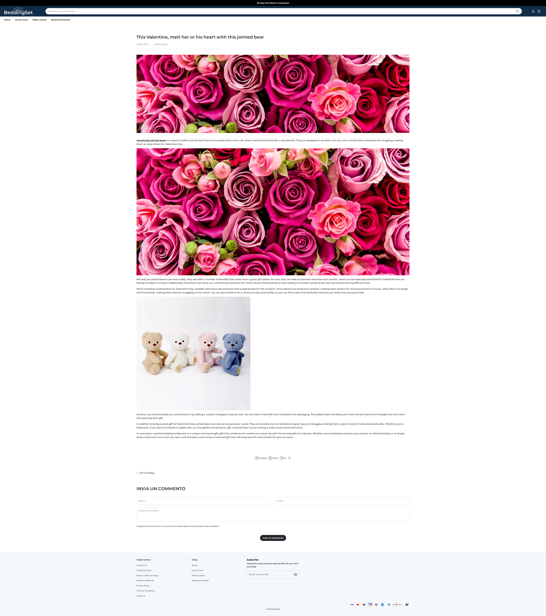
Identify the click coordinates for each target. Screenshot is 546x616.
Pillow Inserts (39, 19)
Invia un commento (273, 538)
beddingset (276, 609)
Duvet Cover (21, 19)
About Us (140, 596)
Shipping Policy (143, 570)
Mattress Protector (60, 19)
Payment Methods (145, 580)
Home (7, 19)
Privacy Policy (142, 585)
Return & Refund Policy (147, 575)
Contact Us (141, 565)
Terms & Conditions (145, 591)
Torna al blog (146, 473)
